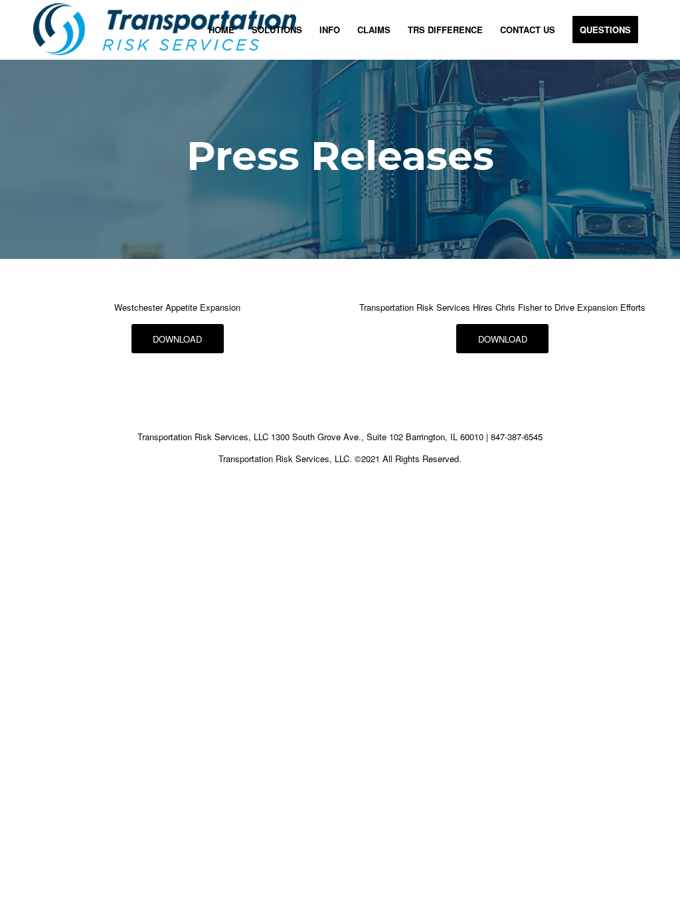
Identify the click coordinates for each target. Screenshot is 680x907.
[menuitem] (221, 30)
